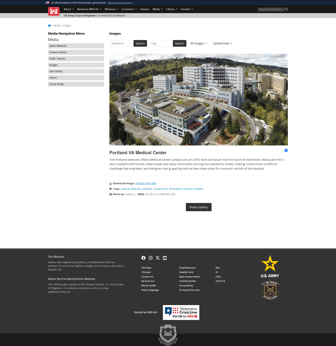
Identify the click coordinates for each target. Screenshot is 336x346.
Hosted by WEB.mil (145, 312)
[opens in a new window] (150, 258)
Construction (160, 188)
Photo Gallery (199, 207)
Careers (144, 9)
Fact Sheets (56, 71)
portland (147, 188)
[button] (121, 3)
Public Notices (57, 58)
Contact (186, 9)
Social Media (56, 84)
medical (125, 188)
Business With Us (88, 9)
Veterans (136, 188)
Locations (128, 9)
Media (157, 9)
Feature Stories (58, 52)
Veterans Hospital (193, 188)
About (68, 9)
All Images (197, 43)
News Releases (58, 45)
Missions (110, 9)
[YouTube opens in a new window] (165, 258)
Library (170, 9)
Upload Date (221, 43)
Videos (53, 77)
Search (140, 43)
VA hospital (175, 188)
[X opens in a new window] (158, 258)
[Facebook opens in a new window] (143, 258)
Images (53, 65)
